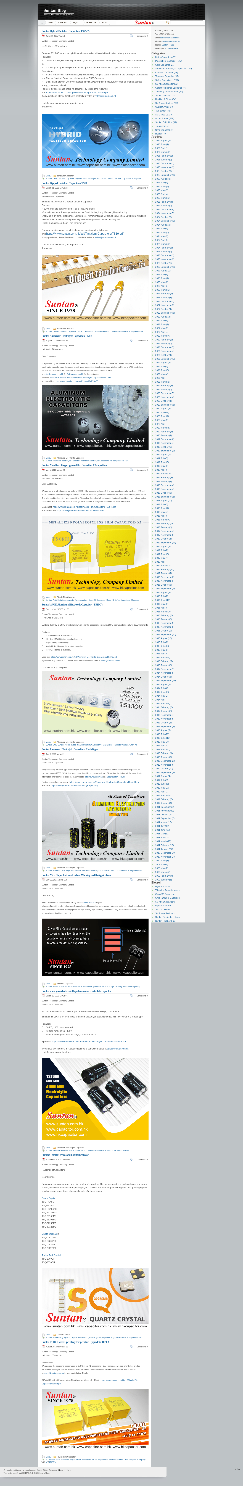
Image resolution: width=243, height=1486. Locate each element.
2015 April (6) (161, 653)
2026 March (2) (162, 152)
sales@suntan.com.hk (105, 96)
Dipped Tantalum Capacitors (119, 179)
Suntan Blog (55, 10)
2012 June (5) (162, 784)
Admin (104, 22)
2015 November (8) (164, 627)
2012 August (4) (163, 776)
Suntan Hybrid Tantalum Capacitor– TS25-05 (65, 31)
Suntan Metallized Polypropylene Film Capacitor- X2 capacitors (74, 465)
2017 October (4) (163, 539)
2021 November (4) (164, 351)
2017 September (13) (165, 542)
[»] (55, 1462)
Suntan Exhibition (166, 122)
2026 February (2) (164, 156)
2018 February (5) (164, 523)
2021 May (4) (161, 374)
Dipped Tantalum (84, 331)
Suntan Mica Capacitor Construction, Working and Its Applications (76, 875)
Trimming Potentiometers (167, 890)
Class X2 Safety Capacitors (118, 600)
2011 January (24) (164, 849)
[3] (53, 1462)
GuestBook (91, 22)
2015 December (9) (164, 623)
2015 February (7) (164, 661)
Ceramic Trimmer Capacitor (170, 88)
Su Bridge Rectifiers (165, 913)
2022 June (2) (162, 324)
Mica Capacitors (60, 986)
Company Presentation (118, 331)
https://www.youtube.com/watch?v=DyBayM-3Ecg (74, 785)
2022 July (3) (161, 320)
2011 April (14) (162, 837)
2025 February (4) (164, 202)
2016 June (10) (162, 600)
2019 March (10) (163, 473)
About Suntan (164, 118)
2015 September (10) (165, 634)
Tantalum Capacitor (167, 76)
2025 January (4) (163, 205)
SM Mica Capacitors (165, 902)
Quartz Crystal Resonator (75, 1337)
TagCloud (77, 22)
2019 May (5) (161, 466)
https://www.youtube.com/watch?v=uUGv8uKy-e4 (80, 510)
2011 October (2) (163, 814)
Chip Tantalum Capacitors (167, 898)
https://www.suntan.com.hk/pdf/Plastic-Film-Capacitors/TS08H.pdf (84, 507)
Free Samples (130, 1460)
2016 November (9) (164, 581)
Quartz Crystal (49, 1198)
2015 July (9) (161, 642)
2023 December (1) (164, 255)
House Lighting (64, 1470)
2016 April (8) (161, 608)
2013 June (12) (162, 738)
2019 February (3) (164, 477)
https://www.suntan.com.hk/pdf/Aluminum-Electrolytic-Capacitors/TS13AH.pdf (89, 1041)
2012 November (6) (164, 765)
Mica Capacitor (89, 902)
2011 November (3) (164, 811)
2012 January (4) (163, 803)
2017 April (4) (161, 562)
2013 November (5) (164, 719)
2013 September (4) (165, 726)
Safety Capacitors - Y (167, 80)
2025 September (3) (165, 175)
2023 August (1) (163, 270)
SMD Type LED (164, 114)
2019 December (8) (164, 439)
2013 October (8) (163, 722)
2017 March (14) (163, 565)
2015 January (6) (163, 665)
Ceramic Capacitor (166, 72)
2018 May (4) (161, 512)
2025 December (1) (164, 163)
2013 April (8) (161, 745)
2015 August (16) (163, 638)
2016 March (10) (163, 611)
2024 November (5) (164, 213)
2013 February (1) (164, 753)
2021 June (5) (162, 370)
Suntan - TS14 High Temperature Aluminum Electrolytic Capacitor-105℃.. (84, 870)
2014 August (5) (163, 684)
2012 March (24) (163, 795)
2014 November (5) (164, 673)
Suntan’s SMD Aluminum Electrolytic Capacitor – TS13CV (72, 604)
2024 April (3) (161, 240)
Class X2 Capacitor (97, 600)
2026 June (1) (162, 144)
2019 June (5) (162, 462)
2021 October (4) (163, 355)
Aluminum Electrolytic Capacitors (95, 461)
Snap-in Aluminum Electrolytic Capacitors (94, 745)
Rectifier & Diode (165, 99)
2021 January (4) (163, 389)
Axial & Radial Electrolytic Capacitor (68, 1150)
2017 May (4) (161, 558)
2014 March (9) (162, 703)
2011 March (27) (163, 841)
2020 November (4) (164, 397)
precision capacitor (101, 986)
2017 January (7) (163, 573)
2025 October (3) (163, 171)
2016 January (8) (163, 619)
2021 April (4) (161, 378)
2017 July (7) (161, 550)
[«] (47, 1462)
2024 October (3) (163, 217)
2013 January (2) (163, 757)
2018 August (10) (163, 500)
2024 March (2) (162, 244)
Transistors (162, 126)
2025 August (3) (163, 179)
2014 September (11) (165, 680)
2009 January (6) (163, 880)
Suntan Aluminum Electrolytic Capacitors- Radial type (69, 749)
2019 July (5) (161, 458)
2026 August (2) (163, 140)
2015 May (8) (161, 650)
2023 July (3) (161, 274)
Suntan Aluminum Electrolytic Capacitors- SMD (67, 335)
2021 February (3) (164, 385)
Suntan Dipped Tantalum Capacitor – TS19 (64, 183)
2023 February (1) (164, 293)
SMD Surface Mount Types (64, 745)
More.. (48, 176)
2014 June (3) (162, 692)
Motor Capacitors (165, 57)
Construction (86, 986)
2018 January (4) (163, 527)
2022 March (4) (162, 336)
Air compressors (117, 461)
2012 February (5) (164, 799)
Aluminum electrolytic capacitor (66, 461)
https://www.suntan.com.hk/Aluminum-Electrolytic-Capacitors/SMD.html (80, 378)
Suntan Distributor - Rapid (167, 917)
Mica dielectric (74, 986)
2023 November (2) (164, 259)
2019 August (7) (163, 454)
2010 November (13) (165, 857)
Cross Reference (100, 331)
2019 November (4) (164, 443)
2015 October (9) (163, 631)
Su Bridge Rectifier (166, 103)
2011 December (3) (164, 807)
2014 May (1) (161, 696)
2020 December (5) (164, 393)
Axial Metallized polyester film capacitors (70, 600)
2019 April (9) (161, 470)
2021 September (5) (165, 359)
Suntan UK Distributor (165, 921)
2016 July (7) (161, 596)
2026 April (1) (161, 148)
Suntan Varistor (165, 95)
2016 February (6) (164, 615)
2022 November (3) (164, 305)
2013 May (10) (162, 742)
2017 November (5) (164, 535)
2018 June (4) (162, 508)
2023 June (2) (162, 278)
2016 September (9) (165, 588)
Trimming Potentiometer (169, 91)
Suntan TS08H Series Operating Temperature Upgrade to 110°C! (75, 1342)
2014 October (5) (163, 677)
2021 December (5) (164, 347)
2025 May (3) (161, 190)
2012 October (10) (164, 768)
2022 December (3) (164, 301)
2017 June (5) (162, 554)
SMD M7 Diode (162, 909)
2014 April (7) (161, 700)
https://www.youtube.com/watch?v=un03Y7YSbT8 (76, 381)
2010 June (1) (162, 860)
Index (50, 22)
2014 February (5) (164, 707)
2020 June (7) (162, 416)
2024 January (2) (163, 251)
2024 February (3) (164, 248)
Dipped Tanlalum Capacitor (64, 331)
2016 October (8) (163, 585)
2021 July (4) (161, 366)
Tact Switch (163, 111)
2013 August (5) (163, 730)
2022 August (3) (163, 317)
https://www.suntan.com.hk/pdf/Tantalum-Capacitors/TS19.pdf (84, 233)
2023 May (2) (161, 282)
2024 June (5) (162, 232)
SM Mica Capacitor (166, 84)
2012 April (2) (161, 791)
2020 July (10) (162, 412)
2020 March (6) (162, 428)
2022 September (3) (165, 313)
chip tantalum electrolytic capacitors (90, 179)
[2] (50, 1462)
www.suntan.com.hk (171, 41)
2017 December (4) (164, 531)
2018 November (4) (164, 489)
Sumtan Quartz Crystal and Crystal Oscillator (65, 1154)
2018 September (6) (165, 497)
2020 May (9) (161, 420)
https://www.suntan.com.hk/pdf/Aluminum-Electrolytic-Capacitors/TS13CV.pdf (84, 657)
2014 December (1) (164, 669)
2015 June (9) (162, 646)
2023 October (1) (163, 263)
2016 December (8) (164, 577)
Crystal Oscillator (50, 1234)
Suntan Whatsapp (172, 48)
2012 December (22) (165, 761)
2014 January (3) (163, 711)
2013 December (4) (164, 715)
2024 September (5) (165, 221)
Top (238, 1469)
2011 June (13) (162, 830)
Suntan (49, 179)
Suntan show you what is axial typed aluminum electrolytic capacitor (76, 991)
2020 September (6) (165, 405)
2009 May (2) (161, 868)
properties (106, 1337)
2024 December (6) (164, 209)
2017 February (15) (164, 569)
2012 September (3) (165, 772)
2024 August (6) (163, 225)
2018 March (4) (162, 520)
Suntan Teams (168, 45)
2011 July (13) (162, 826)
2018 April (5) (161, 516)
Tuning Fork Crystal (51, 1255)
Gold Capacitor (164, 65)
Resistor (161, 134)
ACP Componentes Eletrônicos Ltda (107, 1460)
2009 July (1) (161, 864)
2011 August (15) (163, 822)
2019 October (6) (163, 447)
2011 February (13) (164, 845)
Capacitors (63, 22)
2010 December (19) (165, 853)
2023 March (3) (162, 290)
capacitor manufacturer (123, 745)
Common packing (112, 1150)
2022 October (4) (163, 309)
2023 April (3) (161, 286)
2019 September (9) (165, 450)
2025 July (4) (161, 182)
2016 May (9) (161, 604)
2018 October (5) (163, 493)
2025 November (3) (164, 167)
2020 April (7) (161, 424)
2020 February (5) (164, 431)
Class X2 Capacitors (165, 894)
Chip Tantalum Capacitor (63, 179)
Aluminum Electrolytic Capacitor (173, 68)
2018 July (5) (161, 504)
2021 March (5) (162, 382)
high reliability (116, 986)
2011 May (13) (162, 833)
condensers (122, 870)
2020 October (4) (163, 401)
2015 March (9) (162, 657)
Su (47, 1460)
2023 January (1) (163, 297)
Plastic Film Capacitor (168, 61)
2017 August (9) (163, 546)
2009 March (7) (162, 872)
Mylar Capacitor (163, 886)
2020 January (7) (163, 435)
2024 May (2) (161, 236)
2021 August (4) (163, 362)
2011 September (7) (165, 818)
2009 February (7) (164, 876)
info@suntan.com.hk (74, 374)
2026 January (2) (163, 159)
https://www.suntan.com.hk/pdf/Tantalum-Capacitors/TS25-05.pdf (77, 92)
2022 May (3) (161, 328)
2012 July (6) (161, 780)
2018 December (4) (164, 485)
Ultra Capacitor (164, 130)
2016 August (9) (163, 592)
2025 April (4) (161, 194)
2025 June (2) (162, 186)
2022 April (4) (161, 332)
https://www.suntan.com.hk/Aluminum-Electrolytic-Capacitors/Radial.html (104, 782)
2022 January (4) (163, 343)
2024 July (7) (161, 228)
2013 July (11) (162, 734)
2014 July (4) (161, 688)
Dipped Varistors (163, 905)
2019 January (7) (163, 481)
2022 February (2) (164, 340)
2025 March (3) (162, 198)
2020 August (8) (163, 408)
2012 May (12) (162, 788)
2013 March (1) (162, 749)
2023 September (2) (165, 267)
